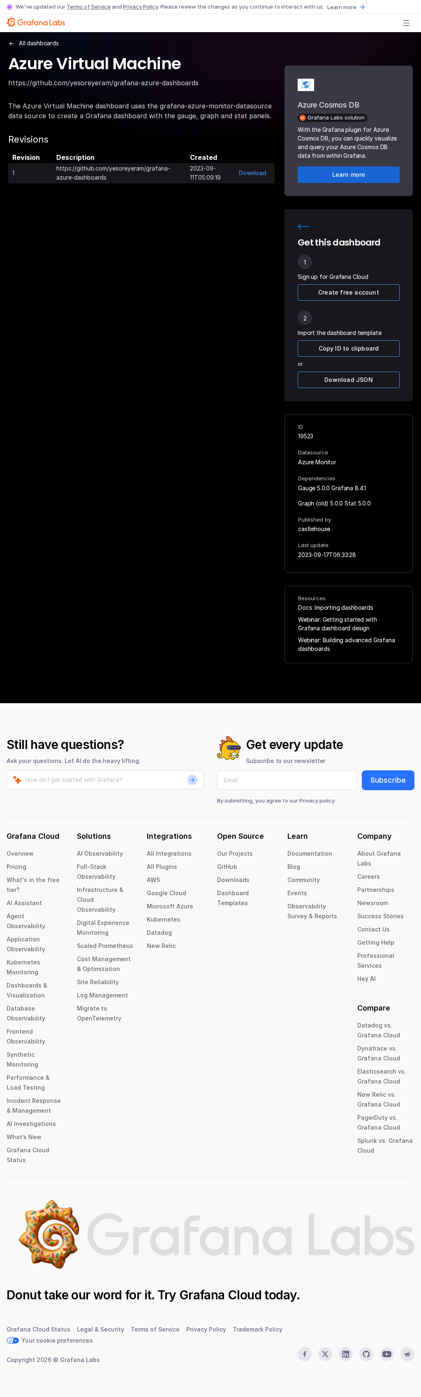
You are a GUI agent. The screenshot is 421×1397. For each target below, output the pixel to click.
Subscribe (388, 780)
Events (297, 892)
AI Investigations (31, 1123)
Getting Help (375, 942)
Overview (20, 853)
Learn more (341, 7)
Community (303, 879)
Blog (293, 866)
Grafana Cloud (220, 1294)
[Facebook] (305, 1354)
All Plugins (162, 866)
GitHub (227, 866)
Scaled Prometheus (105, 945)
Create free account (348, 292)
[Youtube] (387, 1354)
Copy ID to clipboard (349, 348)
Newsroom (372, 902)
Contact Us (373, 929)
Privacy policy (317, 800)
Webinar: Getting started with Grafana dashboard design (337, 624)
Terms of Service (89, 6)
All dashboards (39, 43)
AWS (153, 879)
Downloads (233, 879)
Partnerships (375, 889)
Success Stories (380, 916)
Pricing (16, 866)
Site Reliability (98, 981)
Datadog (159, 932)
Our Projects (235, 853)
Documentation (309, 853)
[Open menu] (406, 23)
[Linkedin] (346, 1354)
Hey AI (366, 978)
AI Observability (100, 853)
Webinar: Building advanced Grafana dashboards (346, 644)
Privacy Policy (140, 6)
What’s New (24, 1136)
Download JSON (348, 379)
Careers (368, 876)
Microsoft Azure (170, 906)
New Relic (161, 945)
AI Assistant (24, 902)
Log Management (102, 995)
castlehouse (314, 528)
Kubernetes (163, 919)
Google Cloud (166, 892)
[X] (325, 1354)
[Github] (366, 1354)
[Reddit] (407, 1354)
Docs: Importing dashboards (335, 607)
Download (252, 172)
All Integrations (169, 853)
